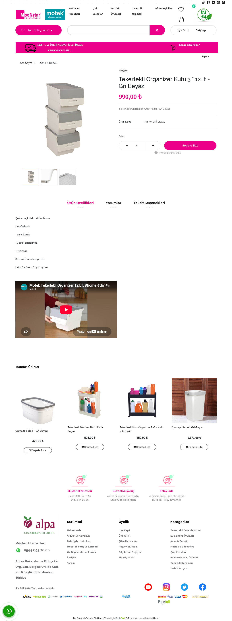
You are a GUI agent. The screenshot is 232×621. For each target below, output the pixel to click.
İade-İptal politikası (79, 541)
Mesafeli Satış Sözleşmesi (82, 546)
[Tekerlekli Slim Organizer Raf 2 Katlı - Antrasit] (142, 400)
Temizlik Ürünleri (137, 11)
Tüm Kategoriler (38, 30)
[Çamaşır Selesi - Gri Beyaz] (37, 402)
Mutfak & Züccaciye (182, 546)
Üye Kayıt (124, 530)
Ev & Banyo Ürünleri (182, 535)
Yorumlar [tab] (113, 203)
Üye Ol (181, 30)
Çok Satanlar (98, 11)
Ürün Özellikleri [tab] (80, 203)
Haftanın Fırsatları (74, 11)
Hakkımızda (74, 530)
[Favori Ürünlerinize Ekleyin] (167, 152)
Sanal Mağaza (83, 618)
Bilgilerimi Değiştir (130, 552)
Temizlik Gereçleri (181, 563)
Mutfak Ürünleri (116, 11)
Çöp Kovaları (178, 552)
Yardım (71, 563)
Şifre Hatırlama (128, 541)
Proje (120, 618)
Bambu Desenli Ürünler (184, 557)
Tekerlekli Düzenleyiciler (185, 530)
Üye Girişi (124, 535)
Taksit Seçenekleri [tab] (149, 203)
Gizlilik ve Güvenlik (78, 535)
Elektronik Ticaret (102, 618)
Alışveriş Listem (128, 546)
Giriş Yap (201, 30)
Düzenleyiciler (163, 8)
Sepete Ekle (39, 450)
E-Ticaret (130, 618)
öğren (205, 56)
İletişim (71, 557)
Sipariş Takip (126, 557)
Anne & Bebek (178, 541)
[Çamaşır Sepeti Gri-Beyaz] (194, 400)
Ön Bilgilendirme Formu (81, 552)
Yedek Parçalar (179, 568)
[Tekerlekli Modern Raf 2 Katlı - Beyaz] (90, 400)
